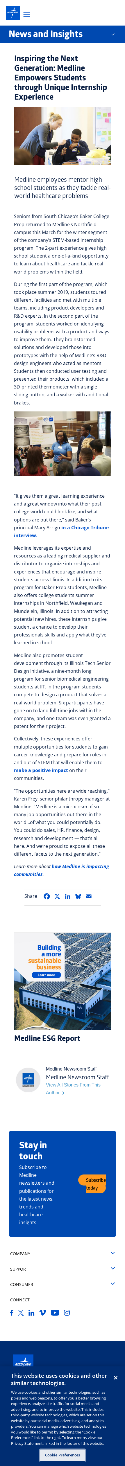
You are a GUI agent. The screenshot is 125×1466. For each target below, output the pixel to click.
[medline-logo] (13, 13)
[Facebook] (11, 1314)
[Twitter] (21, 1314)
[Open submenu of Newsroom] (117, 34)
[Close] (115, 1377)
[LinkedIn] (31, 1314)
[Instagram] (67, 1314)
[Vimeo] (42, 1314)
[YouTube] (55, 1314)
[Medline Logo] (23, 1364)
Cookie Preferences (62, 1455)
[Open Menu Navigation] (27, 15)
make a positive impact (41, 770)
